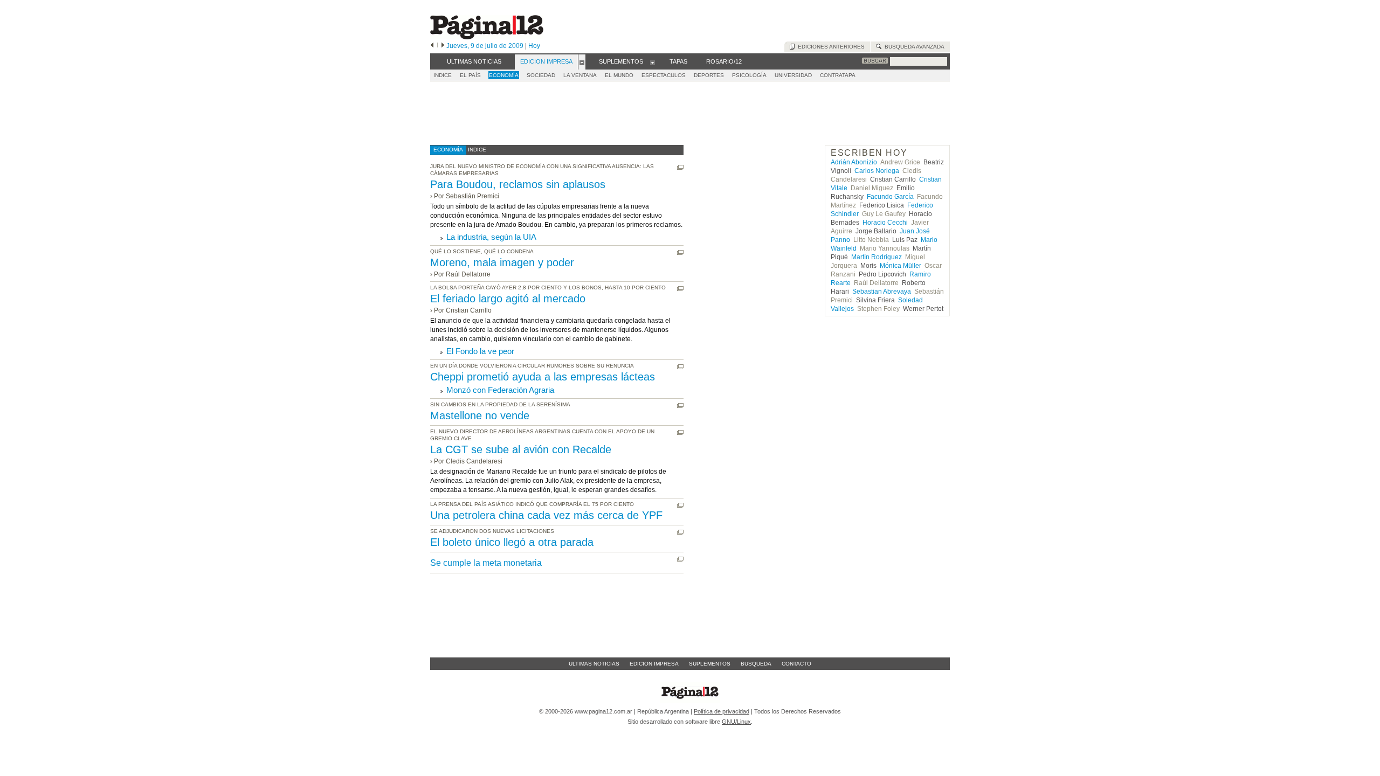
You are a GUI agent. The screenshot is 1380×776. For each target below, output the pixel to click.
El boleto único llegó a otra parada (512, 542)
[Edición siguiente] (443, 46)
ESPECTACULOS (663, 75)
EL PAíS (470, 75)
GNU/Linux (736, 721)
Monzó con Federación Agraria (500, 389)
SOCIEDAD (541, 75)
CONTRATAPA (837, 75)
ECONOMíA (504, 75)
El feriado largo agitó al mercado (507, 298)
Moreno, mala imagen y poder (502, 262)
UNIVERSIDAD (793, 75)
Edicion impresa (654, 664)
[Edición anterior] (432, 46)
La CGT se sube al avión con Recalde (520, 449)
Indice (442, 75)
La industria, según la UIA (491, 236)
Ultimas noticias (594, 664)
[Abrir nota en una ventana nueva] (680, 167)
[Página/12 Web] (486, 37)
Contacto (796, 664)
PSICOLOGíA (749, 75)
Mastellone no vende (479, 415)
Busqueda (756, 664)
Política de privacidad (721, 711)
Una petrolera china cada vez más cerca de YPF (546, 515)
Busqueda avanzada (912, 47)
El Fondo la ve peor (480, 351)
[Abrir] (581, 62)
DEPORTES (709, 75)
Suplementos (709, 664)
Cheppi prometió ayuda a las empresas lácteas (542, 377)
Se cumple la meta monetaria (486, 562)
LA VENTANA (580, 75)
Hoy (534, 46)
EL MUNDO (619, 75)
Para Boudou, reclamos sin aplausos (517, 184)
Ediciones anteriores (830, 47)
